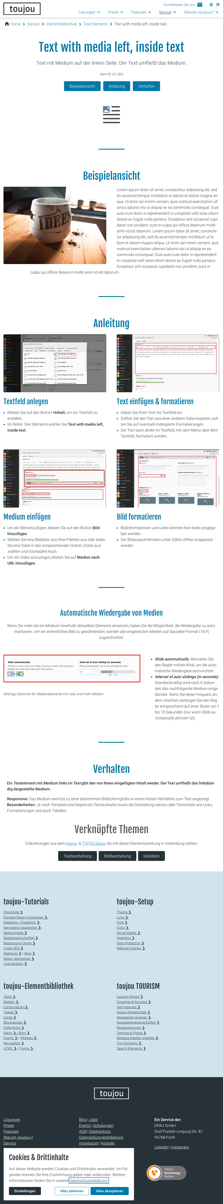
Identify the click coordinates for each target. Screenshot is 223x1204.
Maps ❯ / (11, 1033)
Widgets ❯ (28, 1038)
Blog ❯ (29, 953)
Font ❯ (122, 922)
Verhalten (146, 86)
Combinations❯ (16, 1007)
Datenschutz (100, 1131)
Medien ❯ (11, 1002)
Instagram (180, 1147)
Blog (83, 1119)
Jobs (93, 1119)
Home (15, 24)
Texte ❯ (9, 997)
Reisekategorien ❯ (131, 1028)
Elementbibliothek (61, 24)
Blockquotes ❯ (15, 1022)
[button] (183, 5)
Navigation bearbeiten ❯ (22, 928)
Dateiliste (151, 856)
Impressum (89, 1143)
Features (11, 1131)
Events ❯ (10, 1038)
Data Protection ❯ (130, 943)
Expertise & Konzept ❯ (134, 1002)
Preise (8, 1125)
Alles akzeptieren (109, 1191)
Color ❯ (123, 928)
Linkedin (161, 1147)
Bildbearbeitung (117, 856)
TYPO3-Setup (93, 843)
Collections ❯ (13, 1028)
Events (85, 1125)
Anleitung (117, 86)
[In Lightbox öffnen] (54, 363)
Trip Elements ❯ (129, 1043)
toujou (71, 843)
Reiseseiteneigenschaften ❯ (138, 1022)
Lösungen (11, 1119)
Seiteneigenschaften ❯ (20, 938)
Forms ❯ (27, 1048)
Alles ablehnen (71, 1191)
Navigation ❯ (13, 1043)
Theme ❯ (124, 912)
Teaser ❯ (10, 1012)
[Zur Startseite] (22, 9)
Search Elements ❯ (131, 1048)
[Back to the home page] (111, 1098)
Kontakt (108, 1143)
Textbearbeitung (77, 856)
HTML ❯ (10, 1048)
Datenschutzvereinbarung (101, 1137)
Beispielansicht (82, 86)
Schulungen (103, 1125)
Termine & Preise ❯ (131, 1033)
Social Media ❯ (129, 933)
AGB (82, 1131)
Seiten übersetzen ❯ (18, 959)
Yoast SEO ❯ (13, 948)
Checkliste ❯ (13, 912)
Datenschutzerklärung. (88, 1180)
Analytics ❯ (126, 938)
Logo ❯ (123, 917)
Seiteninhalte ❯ (15, 933)
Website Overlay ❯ (131, 948)
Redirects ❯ (12, 953)
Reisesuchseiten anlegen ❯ (137, 1038)
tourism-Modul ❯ (130, 997)
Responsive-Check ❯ (19, 943)
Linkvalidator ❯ (15, 964)
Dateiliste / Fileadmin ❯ (22, 922)
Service (33, 24)
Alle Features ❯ (128, 1007)
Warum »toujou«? (18, 1137)
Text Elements (95, 24)
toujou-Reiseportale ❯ (133, 1012)
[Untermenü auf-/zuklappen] (98, 12)
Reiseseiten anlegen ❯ (134, 1017)
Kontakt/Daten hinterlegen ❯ (25, 917)
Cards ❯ (9, 1017)
